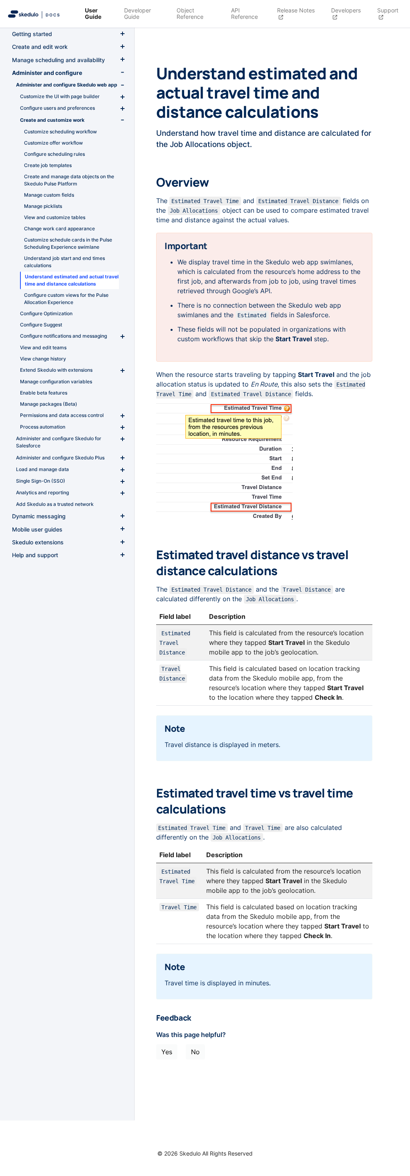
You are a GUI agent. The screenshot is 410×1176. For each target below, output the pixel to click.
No (195, 1052)
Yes (166, 1052)
